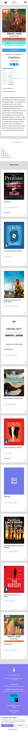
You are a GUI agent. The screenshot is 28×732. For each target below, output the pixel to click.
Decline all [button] (20, 725)
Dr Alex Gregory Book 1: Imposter (13, 447)
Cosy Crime (10, 80)
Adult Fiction (11, 78)
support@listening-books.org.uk (18, 691)
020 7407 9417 (7, 686)
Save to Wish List (8, 88)
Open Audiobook (14, 50)
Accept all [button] (7, 725)
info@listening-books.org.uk (18, 686)
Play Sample (14, 42)
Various (10, 74)
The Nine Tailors (8, 644)
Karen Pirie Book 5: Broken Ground (13, 398)
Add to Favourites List (9, 91)
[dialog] (14, 724)
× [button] (26, 717)
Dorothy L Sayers (12, 72)
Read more (13, 722)
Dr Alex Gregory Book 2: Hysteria (13, 251)
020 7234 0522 (6, 691)
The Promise (7, 202)
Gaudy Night (7, 497)
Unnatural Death (8, 349)
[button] (25, 2)
